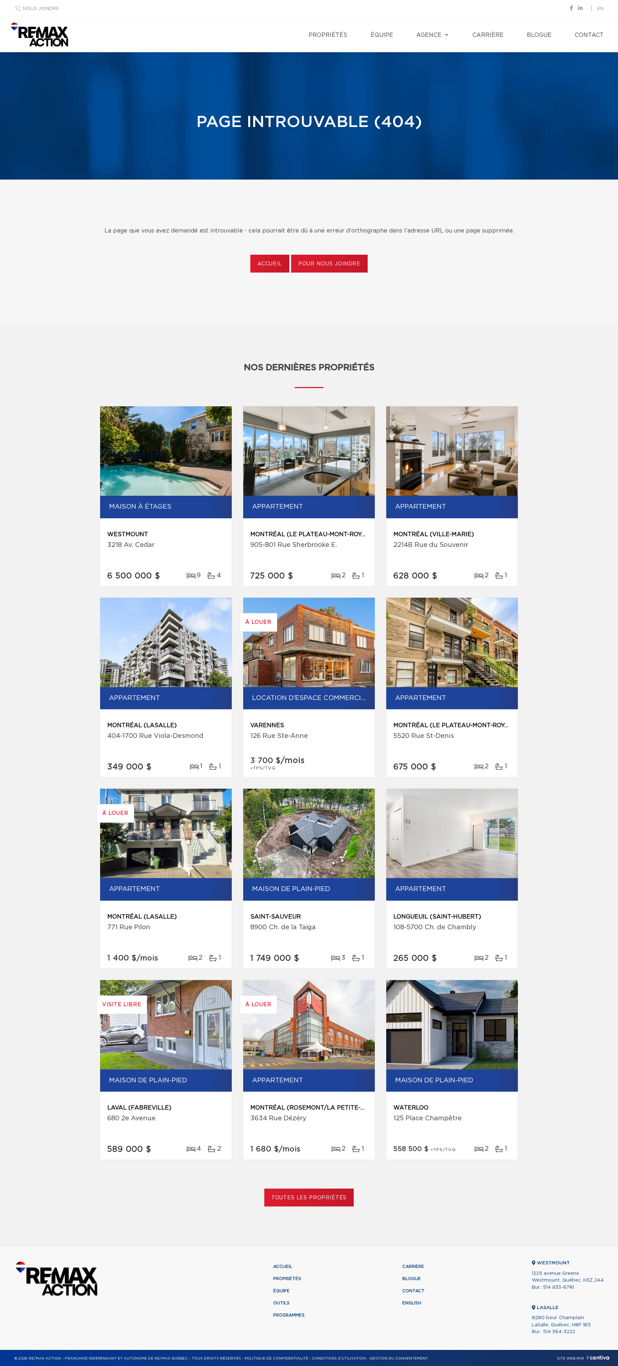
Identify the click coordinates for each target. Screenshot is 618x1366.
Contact (589, 35)
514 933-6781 (558, 1287)
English (411, 1303)
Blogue (539, 35)
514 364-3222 (559, 1332)
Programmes (289, 1315)
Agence (428, 35)
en (600, 8)
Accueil (270, 263)
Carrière (488, 35)
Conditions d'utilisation (339, 1358)
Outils (281, 1303)
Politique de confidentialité (276, 1358)
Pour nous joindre (329, 263)
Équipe (382, 35)
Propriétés (328, 35)
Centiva (598, 1357)
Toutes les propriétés (309, 1197)
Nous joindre (41, 8)
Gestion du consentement (398, 1358)
